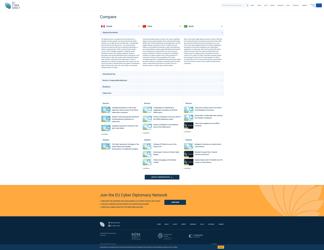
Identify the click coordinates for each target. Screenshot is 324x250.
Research (281, 5)
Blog (265, 5)
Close (221, 247)
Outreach (296, 5)
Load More (104, 134)
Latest (259, 5)
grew (108, 43)
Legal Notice (214, 244)
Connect (304, 5)
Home (159, 224)
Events (272, 5)
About (252, 5)
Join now (175, 202)
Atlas (288, 5)
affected (103, 51)
